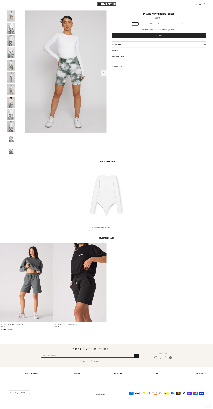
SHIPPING (76, 373)
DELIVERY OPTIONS (118, 56)
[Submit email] (136, 355)
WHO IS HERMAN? (31, 373)
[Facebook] (165, 357)
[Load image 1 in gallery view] (65, 71)
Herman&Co (101, 394)
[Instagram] (155, 357)
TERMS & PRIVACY (200, 373)
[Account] (195, 3)
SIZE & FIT (115, 50)
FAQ (157, 373)
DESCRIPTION (116, 44)
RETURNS (118, 373)
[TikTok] (160, 357)
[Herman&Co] (106, 4)
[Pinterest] (170, 357)
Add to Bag (158, 36)
